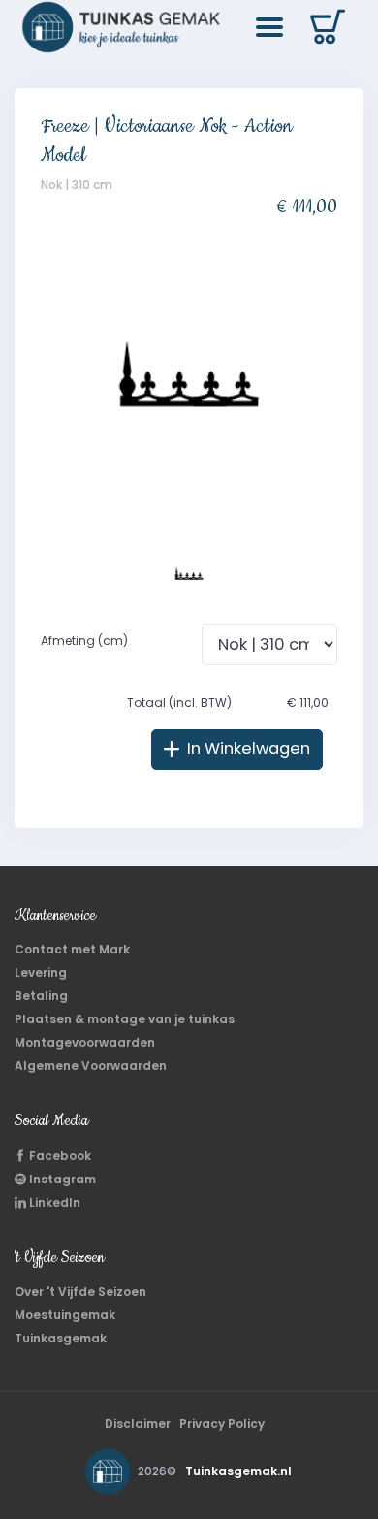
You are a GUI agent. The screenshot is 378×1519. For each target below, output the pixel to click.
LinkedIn (53, 1202)
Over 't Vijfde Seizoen (80, 1291)
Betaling (41, 995)
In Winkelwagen (246, 748)
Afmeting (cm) (84, 640)
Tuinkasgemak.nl (238, 1471)
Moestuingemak (65, 1315)
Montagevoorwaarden (85, 1042)
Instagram (61, 1179)
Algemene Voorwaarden (91, 1065)
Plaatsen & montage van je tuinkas (125, 1019)
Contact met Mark (72, 949)
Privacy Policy (222, 1423)
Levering (41, 972)
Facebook (58, 1155)
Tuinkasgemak (61, 1338)
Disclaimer (138, 1423)
